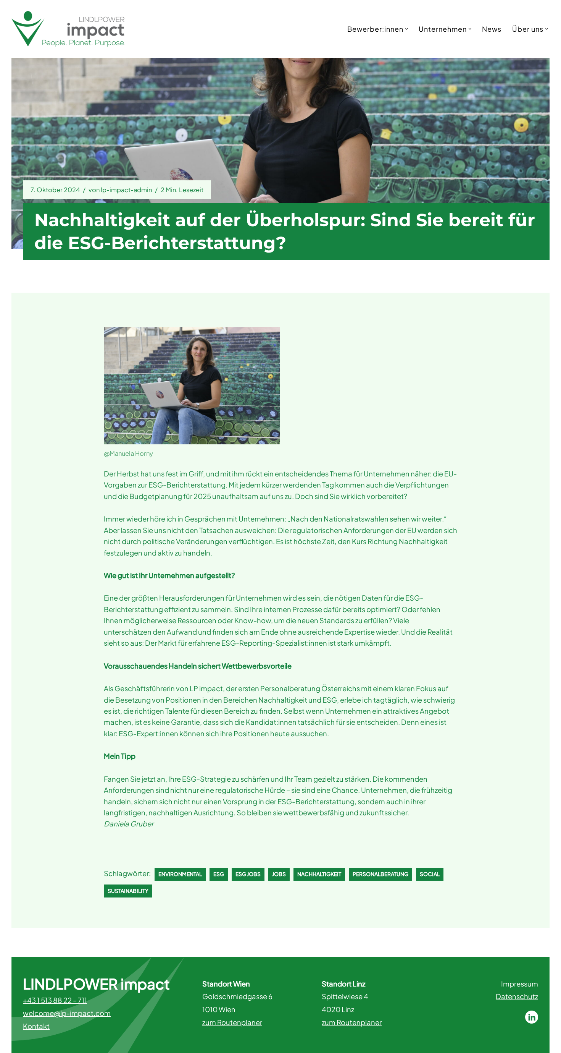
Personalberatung (380, 874)
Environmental (180, 874)
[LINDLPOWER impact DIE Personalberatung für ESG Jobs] (67, 29)
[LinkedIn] (531, 1017)
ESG (218, 874)
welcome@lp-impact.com (67, 1013)
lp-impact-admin (126, 190)
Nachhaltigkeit (319, 874)
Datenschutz (517, 996)
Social (430, 874)
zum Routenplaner (232, 1022)
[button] (406, 29)
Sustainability (128, 891)
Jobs (279, 874)
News (491, 28)
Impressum (519, 983)
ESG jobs (248, 874)
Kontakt (36, 1026)
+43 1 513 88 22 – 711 (55, 1000)
